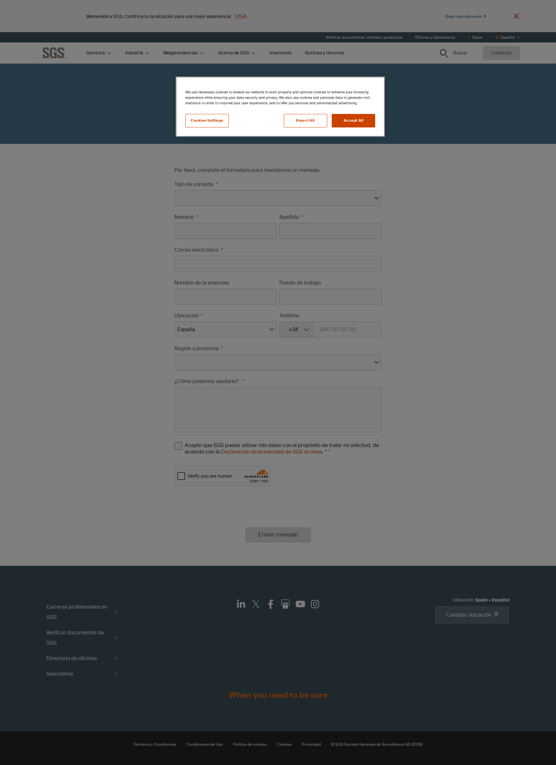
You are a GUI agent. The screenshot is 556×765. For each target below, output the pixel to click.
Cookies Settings (207, 120)
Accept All (354, 120)
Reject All (305, 120)
